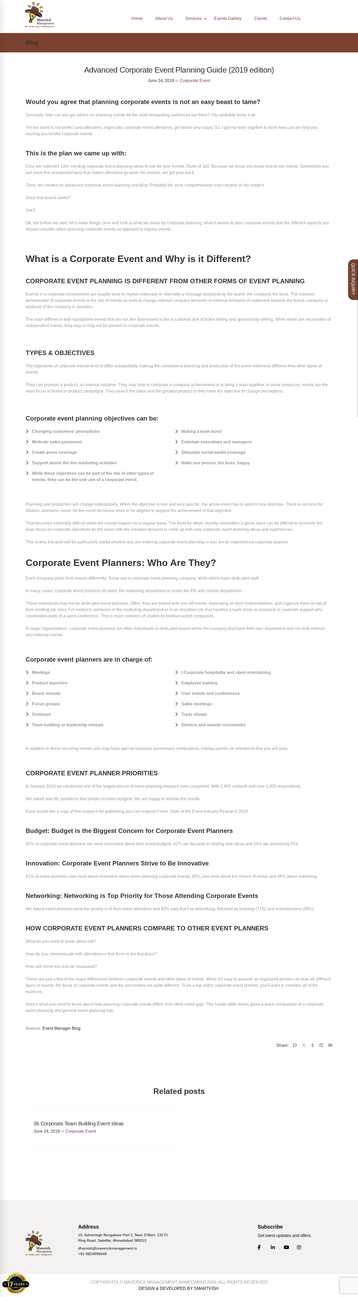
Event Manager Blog (61, 1028)
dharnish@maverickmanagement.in (107, 1248)
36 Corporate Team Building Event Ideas (79, 1123)
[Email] (330, 1045)
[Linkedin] (321, 1045)
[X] (304, 1045)
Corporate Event (195, 80)
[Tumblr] (312, 1045)
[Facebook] (295, 1045)
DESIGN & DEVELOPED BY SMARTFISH (179, 1288)
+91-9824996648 (92, 1254)
